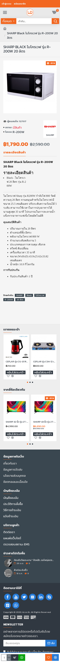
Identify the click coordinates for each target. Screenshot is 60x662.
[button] (27, 382)
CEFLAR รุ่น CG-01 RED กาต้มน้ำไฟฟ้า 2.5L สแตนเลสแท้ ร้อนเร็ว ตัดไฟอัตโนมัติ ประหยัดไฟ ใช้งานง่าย (17, 361)
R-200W (9, 299)
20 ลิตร (20, 299)
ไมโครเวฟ (40, 295)
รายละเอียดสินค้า (14, 153)
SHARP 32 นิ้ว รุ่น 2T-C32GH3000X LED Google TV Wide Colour (17, 421)
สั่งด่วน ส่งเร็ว (21, 570)
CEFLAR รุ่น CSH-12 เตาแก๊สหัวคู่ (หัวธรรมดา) (44, 361)
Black (29, 295)
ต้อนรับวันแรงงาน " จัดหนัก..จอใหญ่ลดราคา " (34, 560)
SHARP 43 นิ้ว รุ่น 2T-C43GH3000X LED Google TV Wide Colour (44, 421)
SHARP (19, 295)
